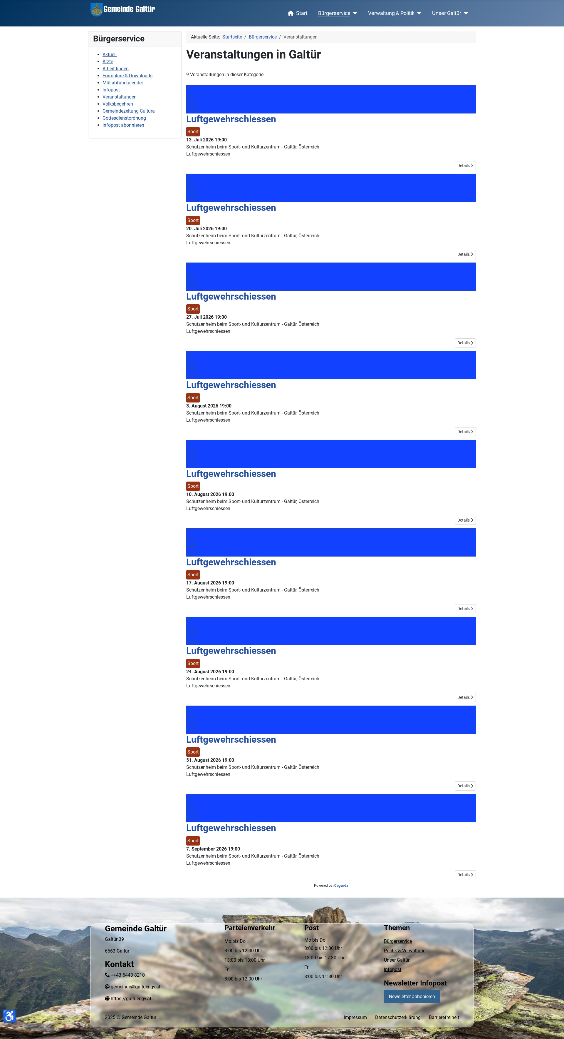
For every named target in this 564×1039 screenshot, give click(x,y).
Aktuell (110, 54)
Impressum (355, 1017)
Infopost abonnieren (123, 125)
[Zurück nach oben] (553, 1028)
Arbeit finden (116, 68)
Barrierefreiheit (444, 1017)
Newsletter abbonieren (412, 996)
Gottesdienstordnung (124, 118)
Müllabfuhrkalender (123, 83)
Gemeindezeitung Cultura (129, 111)
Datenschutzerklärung (398, 1017)
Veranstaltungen (120, 97)
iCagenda (340, 885)
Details (464, 165)
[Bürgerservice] (354, 13)
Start (302, 13)
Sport (193, 131)
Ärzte (108, 61)
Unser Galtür (446, 13)
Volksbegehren (118, 104)
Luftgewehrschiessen (231, 119)
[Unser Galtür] (465, 13)
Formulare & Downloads (127, 75)
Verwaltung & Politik (391, 13)
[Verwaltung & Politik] (418, 13)
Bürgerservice (334, 13)
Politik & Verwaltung (405, 950)
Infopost (111, 90)
